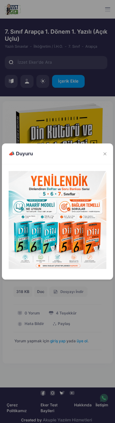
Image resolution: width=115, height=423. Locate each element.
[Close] (105, 154)
